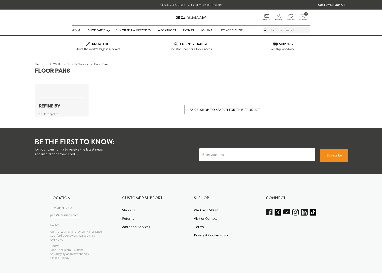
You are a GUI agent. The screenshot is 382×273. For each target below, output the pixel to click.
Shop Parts (96, 30)
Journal (207, 30)
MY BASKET (303, 17)
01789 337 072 (63, 208)
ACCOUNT (278, 20)
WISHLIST (290, 20)
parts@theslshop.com (64, 215)
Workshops (167, 30)
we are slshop (232, 30)
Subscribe (334, 155)
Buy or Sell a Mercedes (133, 30)
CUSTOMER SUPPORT (332, 5)
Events (188, 30)
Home (76, 30)
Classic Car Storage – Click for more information (191, 5)
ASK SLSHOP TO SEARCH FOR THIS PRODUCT (225, 110)
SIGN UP (266, 20)
